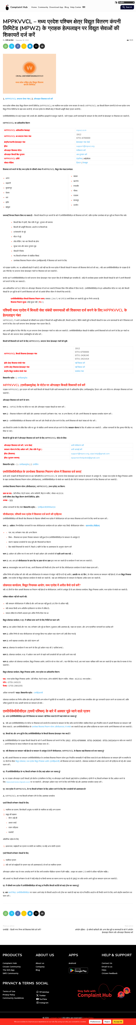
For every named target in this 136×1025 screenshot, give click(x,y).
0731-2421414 (82, 359)
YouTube (43, 999)
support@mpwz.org (85, 146)
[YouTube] (37, 999)
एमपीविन (36, 464)
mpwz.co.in (81, 130)
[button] (127, 7)
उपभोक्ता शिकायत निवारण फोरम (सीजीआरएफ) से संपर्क (51, 726)
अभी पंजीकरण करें (77, 445)
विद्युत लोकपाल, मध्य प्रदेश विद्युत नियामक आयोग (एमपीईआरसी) (38, 761)
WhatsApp (44, 992)
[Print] (42, 46)
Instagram (43, 1003)
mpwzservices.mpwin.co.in (18, 782)
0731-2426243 (82, 355)
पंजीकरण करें (81, 150)
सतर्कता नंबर (79, 371)
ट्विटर (78, 162)
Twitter (42, 996)
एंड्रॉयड (79, 158)
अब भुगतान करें (81, 154)
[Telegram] (30, 46)
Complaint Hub (55, 1018)
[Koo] (24, 46)
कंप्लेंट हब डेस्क (9, 40)
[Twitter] (11, 46)
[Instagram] (37, 1003)
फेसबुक (85, 162)
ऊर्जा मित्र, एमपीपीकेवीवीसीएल (18, 892)
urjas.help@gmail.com (100, 453)
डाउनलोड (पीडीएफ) (93, 525)
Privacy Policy (88, 1018)
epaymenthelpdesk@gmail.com (85, 457)
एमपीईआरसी (38, 692)
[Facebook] (17, 46)
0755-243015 (14, 682)
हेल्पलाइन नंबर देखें (83, 142)
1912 (78, 134)
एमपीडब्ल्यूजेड (22, 378)
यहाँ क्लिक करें (80, 363)
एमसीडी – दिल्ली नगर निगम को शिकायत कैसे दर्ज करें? (22, 929)
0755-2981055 (15, 685)
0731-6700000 (83, 138)
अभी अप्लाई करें (76, 449)
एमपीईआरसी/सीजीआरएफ (47, 507)
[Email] (36, 46)
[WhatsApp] (5, 46)
